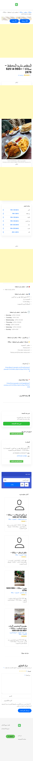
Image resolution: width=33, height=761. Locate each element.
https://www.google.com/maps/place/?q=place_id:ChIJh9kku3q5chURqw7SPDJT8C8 (17, 385)
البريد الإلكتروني (8, 700)
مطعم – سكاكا (23, 12)
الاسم (10, 696)
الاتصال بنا (27, 442)
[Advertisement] (16, 41)
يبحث (12, 484)
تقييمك (29, 671)
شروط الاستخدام (5, 728)
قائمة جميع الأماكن (6, 725)
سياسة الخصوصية (22, 739)
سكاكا (29, 12)
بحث (13, 21)
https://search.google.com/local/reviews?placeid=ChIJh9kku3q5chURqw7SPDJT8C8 (17, 369)
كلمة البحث (5, 480)
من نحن (20, 735)
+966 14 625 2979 (22, 456)
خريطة (24, 21)
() (21, 75)
